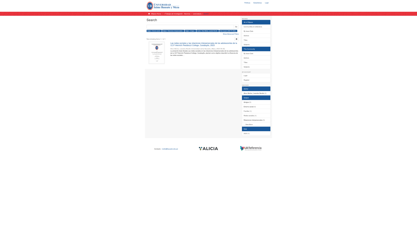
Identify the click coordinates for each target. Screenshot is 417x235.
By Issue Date (248, 31)
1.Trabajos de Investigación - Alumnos (177, 14)
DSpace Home (156, 14)
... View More (248, 124)
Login (245, 75)
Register (246, 80)
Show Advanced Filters (231, 34)
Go (236, 27)
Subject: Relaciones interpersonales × (173, 31)
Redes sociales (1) (250, 115)
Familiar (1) (248, 111)
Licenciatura (197, 14)
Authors (246, 35)
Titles (245, 40)
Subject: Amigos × (190, 31)
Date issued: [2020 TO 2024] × (228, 31)
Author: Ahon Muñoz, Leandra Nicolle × (207, 31)
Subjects (247, 44)
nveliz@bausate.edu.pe (170, 149)
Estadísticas (257, 3)
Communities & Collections (253, 27)
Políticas (247, 3)
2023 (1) (247, 133)
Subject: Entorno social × (154, 31)
